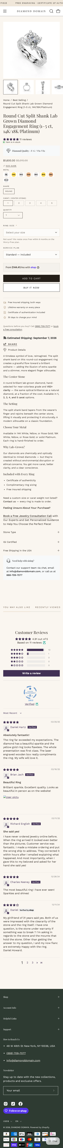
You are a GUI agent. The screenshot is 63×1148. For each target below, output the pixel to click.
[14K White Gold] (21, 174)
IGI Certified (10, 542)
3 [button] (32, 962)
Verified (29, 704)
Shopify (45, 1127)
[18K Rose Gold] (51, 174)
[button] (51, 11)
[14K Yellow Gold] (14, 174)
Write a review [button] (31, 673)
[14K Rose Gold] (29, 174)
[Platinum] (6, 180)
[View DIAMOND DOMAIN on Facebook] (20, 1103)
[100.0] (30, 692)
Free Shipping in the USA (17, 550)
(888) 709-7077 (42, 326)
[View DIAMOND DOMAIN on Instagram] (5, 1103)
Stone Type (9, 532)
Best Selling (19, 100)
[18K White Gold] (36, 174)
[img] (11, 722)
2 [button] (27, 962)
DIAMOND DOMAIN (31, 11)
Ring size (10, 226)
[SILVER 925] (6, 174)
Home (6, 100)
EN (17, 1121)
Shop (5, 996)
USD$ (6, 1121)
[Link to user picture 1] (11, 803)
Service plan (11, 248)
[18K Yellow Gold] (43, 174)
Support (7, 1029)
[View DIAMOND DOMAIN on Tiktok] (13, 1103)
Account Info (9, 1007)
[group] (31, 3)
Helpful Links (9, 1018)
